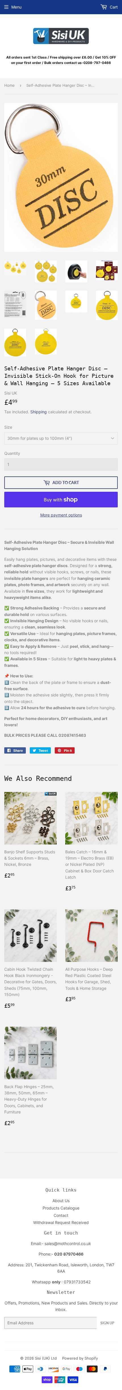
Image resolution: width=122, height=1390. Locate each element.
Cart (113, 7)
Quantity (12, 453)
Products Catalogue (61, 1208)
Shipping (38, 411)
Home (9, 85)
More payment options (61, 515)
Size (8, 427)
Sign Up (107, 1323)
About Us (61, 1200)
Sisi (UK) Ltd (46, 1358)
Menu (16, 7)
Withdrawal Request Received (61, 1222)
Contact (61, 1215)
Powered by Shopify (80, 1358)
